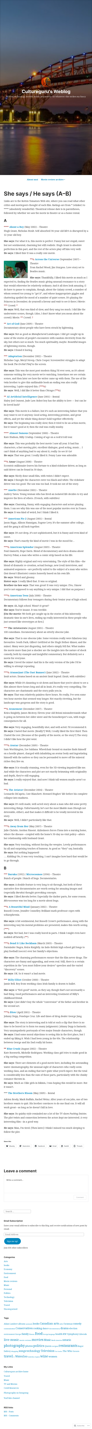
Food (6, 1277)
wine (44, 1356)
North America (56, 1340)
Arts (6, 1261)
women (53, 1356)
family (25, 1334)
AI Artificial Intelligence (22, 396)
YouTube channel (12, 1398)
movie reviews (25, 1340)
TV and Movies (10, 1384)
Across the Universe (47, 259)
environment (9, 1334)
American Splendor (22, 547)
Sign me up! (12, 1241)
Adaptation (15, 356)
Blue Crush (13, 1048)
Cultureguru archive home (16, 1371)
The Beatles (58, 1351)
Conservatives (24, 1328)
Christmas (67, 1323)
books (6, 1265)
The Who (67, 1351)
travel (8, 1356)
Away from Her (19, 826)
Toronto (76, 1351)
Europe (18, 1334)
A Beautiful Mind (19, 906)
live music (11, 1340)
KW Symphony (70, 1334)
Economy (8, 1269)
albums (21, 1323)
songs (22, 1351)
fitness (31, 1334)
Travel (7, 1305)
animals (29, 1324)
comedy (77, 1323)
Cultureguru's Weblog (46, 91)
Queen (48, 1346)
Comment (80, 1197)
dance (46, 1328)
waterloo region (34, 1357)
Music (6, 1285)
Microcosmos (34, 874)
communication (9, 1329)
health (58, 1334)
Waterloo (21, 1356)
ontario (66, 1340)
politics (38, 1346)
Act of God (13, 323)
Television (8, 1301)
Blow (13, 1012)
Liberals (83, 1334)
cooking (37, 1328)
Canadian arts (49, 1323)
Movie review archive (52, 179)
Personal (8, 1289)
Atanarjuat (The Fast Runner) (28, 672)
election (73, 1328)
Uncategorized (10, 1309)
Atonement (15, 708)
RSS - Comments (11, 1415)
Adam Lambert (11, 1323)
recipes (55, 1346)
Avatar (14, 745)
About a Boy (16, 227)
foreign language (49, 1334)
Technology (9, 1297)
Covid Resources (11, 1388)
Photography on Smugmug (16, 1392)
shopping (14, 1351)
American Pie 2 (17, 518)
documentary (54, 1329)
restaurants (68, 1345)
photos (29, 1346)
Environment (10, 1273)
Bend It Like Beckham (23, 943)
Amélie (12, 490)
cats (61, 1324)
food (39, 1333)
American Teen (19, 595)
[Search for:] (17, 1211)
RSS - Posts (9, 1411)
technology (33, 1351)
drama (64, 1328)
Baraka (12, 874)
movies (37, 1339)
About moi (32, 179)
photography (14, 1345)
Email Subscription (13, 1221)
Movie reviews (10, 1281)
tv (14, 1357)
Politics (7, 1293)
